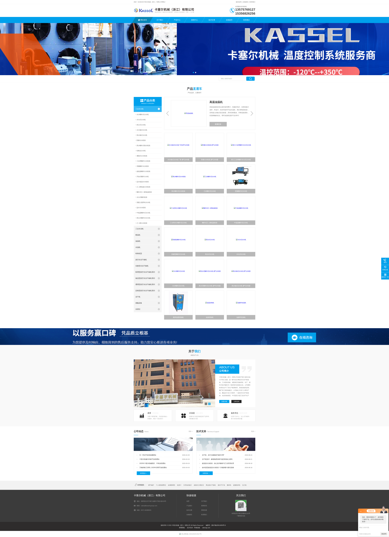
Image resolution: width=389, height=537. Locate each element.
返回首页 (239, 2)
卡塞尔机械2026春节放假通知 (149, 459)
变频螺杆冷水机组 (143, 166)
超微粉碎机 (236, 485)
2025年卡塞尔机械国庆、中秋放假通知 (152, 463)
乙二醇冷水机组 (142, 223)
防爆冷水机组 (141, 140)
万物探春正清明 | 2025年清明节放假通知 (153, 467)
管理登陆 (182, 527)
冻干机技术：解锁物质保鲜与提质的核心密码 (217, 459)
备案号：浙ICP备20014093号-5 (216, 525)
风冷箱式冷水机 (142, 135)
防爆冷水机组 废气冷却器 (209, 159)
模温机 (137, 235)
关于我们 (160, 20)
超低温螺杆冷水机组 (143, 171)
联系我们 (252, 2)
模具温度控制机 (178, 317)
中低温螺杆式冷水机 (143, 213)
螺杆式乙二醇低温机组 (144, 192)
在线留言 (245, 2)
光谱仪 (137, 309)
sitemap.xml (206, 527)
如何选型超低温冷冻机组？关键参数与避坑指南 (218, 467)
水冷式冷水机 (141, 119)
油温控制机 (209, 317)
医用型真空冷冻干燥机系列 (145, 272)
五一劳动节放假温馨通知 (147, 455)
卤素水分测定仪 (199, 485)
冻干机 (137, 297)
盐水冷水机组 (141, 207)
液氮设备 (138, 303)
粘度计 (179, 485)
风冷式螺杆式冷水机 (143, 218)
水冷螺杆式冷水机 (143, 114)
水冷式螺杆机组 (142, 197)
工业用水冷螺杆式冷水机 (178, 223)
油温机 (137, 241)
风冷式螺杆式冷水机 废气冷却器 (210, 286)
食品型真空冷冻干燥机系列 (145, 278)
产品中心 (177, 20)
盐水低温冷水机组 (143, 182)
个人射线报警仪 (161, 485)
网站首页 (143, 20)
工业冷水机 (139, 109)
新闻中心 (194, 20)
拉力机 (244, 485)
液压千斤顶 (221, 485)
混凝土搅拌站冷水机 (143, 202)
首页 (187, 501)
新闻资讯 (204, 505)
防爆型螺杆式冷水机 (178, 254)
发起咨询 (384, 534)
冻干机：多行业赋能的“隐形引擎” (213, 455)
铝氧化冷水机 (141, 151)
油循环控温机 (241, 317)
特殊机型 (138, 253)
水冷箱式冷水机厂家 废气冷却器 (178, 159)
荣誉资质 (204, 510)
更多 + (191, 431)
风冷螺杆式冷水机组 (178, 191)
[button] (193, 72)
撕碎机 (229, 485)
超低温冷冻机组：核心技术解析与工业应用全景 (218, 463)
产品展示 (189, 505)
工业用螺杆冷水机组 (143, 161)
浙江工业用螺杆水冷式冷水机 (241, 159)
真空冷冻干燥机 (141, 260)
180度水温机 (216, 102)
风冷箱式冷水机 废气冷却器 (241, 286)
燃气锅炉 (151, 485)
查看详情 (224, 401)
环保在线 (197, 527)
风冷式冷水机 (141, 125)
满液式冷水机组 (142, 156)
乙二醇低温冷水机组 (143, 187)
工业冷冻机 (139, 229)
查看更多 (217, 124)
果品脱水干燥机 (211, 485)
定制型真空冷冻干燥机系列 (145, 290)
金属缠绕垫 (171, 485)
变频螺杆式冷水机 (241, 191)
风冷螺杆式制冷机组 (143, 145)
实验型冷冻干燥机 (141, 266)
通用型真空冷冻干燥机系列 (145, 284)
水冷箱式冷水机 (142, 130)
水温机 (137, 247)
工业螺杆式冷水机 (210, 191)
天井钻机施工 (187, 485)
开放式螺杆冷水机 (143, 176)
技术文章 (212, 20)
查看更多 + (143, 473)
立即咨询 (236, 401)
